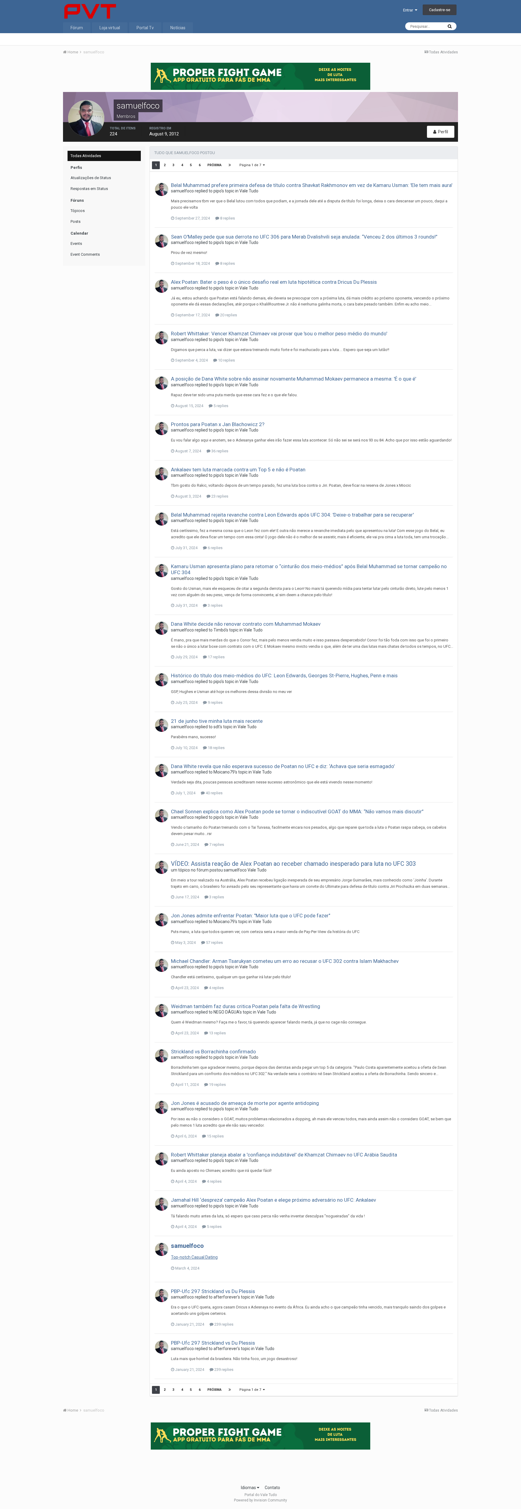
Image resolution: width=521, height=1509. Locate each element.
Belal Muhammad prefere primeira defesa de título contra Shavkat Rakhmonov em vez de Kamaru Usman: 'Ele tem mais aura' (311, 185)
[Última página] (230, 165)
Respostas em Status (89, 188)
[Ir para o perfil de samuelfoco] (161, 189)
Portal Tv (145, 27)
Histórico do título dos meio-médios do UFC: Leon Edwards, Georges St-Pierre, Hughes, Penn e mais (284, 675)
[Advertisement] (260, 1465)
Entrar (409, 10)
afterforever (225, 1297)
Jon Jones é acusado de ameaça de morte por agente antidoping (245, 1103)
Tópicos (78, 210)
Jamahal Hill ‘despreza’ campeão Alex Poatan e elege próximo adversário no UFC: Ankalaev (273, 1200)
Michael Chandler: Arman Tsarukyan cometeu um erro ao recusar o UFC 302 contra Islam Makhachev (285, 961)
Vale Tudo (248, 190)
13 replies (217, 1033)
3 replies (215, 605)
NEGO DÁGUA (226, 1012)
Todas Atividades (86, 155)
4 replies (216, 987)
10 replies (226, 360)
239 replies (223, 1324)
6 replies (215, 548)
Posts (76, 221)
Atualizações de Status (91, 178)
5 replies (220, 405)
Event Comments (85, 254)
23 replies (219, 496)
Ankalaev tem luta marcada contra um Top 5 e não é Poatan (238, 470)
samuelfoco (182, 190)
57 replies (214, 942)
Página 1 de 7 (251, 165)
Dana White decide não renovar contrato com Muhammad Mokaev (245, 624)
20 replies (228, 315)
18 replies (216, 747)
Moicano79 (224, 772)
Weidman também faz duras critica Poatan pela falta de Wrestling (245, 1006)
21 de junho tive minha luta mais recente (217, 721)
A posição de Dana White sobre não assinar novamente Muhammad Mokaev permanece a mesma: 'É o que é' (293, 379)
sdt (216, 726)
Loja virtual (109, 27)
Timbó (219, 630)
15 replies (215, 1136)
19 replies (217, 1084)
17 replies (216, 657)
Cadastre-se (439, 10)
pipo (217, 190)
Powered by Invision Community (260, 1500)
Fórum (77, 27)
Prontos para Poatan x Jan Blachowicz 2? (217, 424)
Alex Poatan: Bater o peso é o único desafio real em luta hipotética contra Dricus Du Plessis (274, 282)
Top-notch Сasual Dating (194, 1257)
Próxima (214, 165)
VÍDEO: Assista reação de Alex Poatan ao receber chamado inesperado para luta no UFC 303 (293, 863)
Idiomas (249, 1487)
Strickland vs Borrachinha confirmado (213, 1052)
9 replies (215, 702)
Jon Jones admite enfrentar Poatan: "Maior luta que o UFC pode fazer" (250, 916)
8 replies (227, 218)
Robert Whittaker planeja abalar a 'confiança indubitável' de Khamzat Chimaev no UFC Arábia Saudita (284, 1155)
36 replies (219, 451)
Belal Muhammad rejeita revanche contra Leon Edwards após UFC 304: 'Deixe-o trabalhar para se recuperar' (292, 515)
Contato (272, 1487)
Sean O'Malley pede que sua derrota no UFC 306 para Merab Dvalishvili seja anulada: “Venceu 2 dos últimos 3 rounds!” (304, 237)
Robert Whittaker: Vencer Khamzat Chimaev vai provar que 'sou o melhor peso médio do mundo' (279, 334)
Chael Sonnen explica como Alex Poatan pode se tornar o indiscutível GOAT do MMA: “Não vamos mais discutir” (297, 811)
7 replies (216, 844)
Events (76, 243)
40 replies (214, 793)
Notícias (177, 27)
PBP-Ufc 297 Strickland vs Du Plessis (213, 1291)
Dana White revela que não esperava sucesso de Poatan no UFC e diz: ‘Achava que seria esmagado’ (283, 766)
